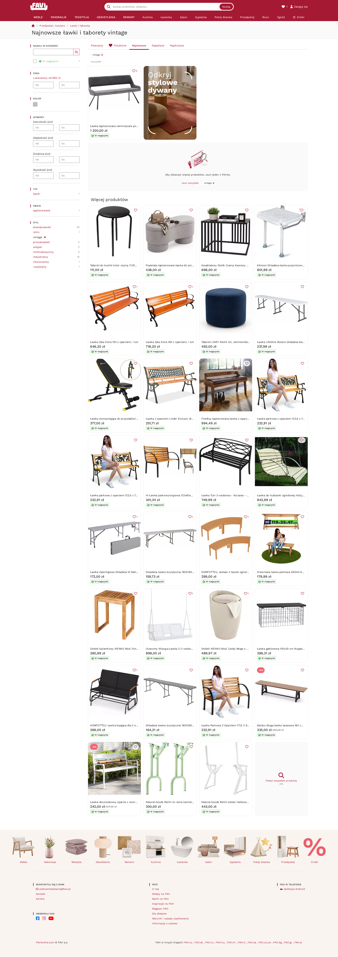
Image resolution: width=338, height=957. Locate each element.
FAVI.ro (209, 942)
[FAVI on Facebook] (37, 918)
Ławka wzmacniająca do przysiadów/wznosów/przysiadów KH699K (132, 418)
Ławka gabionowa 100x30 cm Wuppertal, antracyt (287, 648)
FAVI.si (298, 942)
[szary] (35, 104)
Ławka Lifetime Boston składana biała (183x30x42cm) (290, 342)
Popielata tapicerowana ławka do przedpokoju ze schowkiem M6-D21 (189, 265)
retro (36, 232)
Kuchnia (156, 862)
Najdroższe (177, 45)
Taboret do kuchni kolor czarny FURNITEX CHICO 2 (121, 265)
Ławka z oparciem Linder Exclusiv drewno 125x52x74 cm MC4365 (187, 418)
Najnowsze (139, 45)
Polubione (120, 45)
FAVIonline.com (45, 942)
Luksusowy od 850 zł (47, 77)
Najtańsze (158, 45)
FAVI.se (252, 942)
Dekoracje (50, 862)
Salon (208, 862)
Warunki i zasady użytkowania (170, 918)
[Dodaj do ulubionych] (135, 210)
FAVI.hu (221, 942)
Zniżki (314, 862)
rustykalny (39, 266)
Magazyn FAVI (160, 908)
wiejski (37, 247)
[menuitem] (38, 17)
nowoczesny (41, 261)
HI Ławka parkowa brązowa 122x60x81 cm (172, 495)
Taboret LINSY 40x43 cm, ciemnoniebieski (227, 342)
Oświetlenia (103, 862)
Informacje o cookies (164, 923)
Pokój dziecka (261, 862)
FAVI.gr (288, 942)
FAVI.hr (231, 942)
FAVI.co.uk (265, 942)
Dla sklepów (159, 913)
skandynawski (42, 227)
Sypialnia (235, 862)
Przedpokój (288, 862)
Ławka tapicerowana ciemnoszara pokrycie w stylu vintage (126, 126)
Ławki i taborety (80, 25)
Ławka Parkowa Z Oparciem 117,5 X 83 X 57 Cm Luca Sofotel (238, 725)
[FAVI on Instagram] (44, 918)
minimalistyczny (43, 252)
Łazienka (182, 862)
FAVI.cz (188, 942)
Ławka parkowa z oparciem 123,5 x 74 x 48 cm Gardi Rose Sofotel (131, 495)
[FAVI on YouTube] (51, 918)
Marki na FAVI (160, 898)
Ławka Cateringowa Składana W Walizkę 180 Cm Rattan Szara (128, 572)
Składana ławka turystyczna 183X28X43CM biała (176, 572)
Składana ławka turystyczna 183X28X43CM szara (176, 725)
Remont (129, 862)
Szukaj (226, 6)
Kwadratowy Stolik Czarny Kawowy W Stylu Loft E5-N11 (236, 265)
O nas (155, 889)
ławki (36, 193)
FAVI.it (242, 942)
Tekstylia (76, 862)
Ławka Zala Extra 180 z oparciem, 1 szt (170, 342)
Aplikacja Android (294, 889)
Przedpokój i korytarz (52, 25)
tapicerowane (41, 210)
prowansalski (41, 242)
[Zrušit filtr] (45, 236)
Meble (23, 862)
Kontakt (40, 893)
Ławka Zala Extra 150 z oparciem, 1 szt (114, 342)
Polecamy (97, 45)
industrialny (40, 257)
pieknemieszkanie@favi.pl (55, 889)
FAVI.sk (199, 942)
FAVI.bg (278, 942)
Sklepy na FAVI (161, 893)
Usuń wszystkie (190, 183)
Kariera (40, 898)
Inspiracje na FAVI (163, 903)
